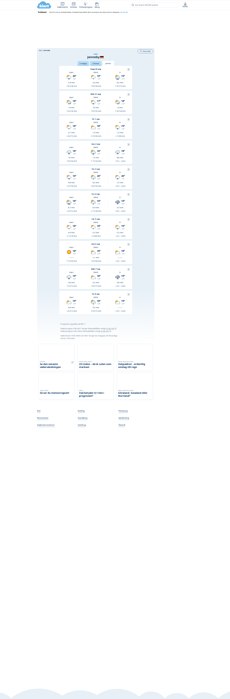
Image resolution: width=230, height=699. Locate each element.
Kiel (38, 411)
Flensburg (123, 411)
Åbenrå (121, 425)
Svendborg (82, 418)
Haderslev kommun (46, 425)
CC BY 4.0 (110, 328)
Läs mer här (124, 12)
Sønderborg (123, 418)
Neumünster (43, 418)
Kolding (81, 411)
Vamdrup (82, 425)
